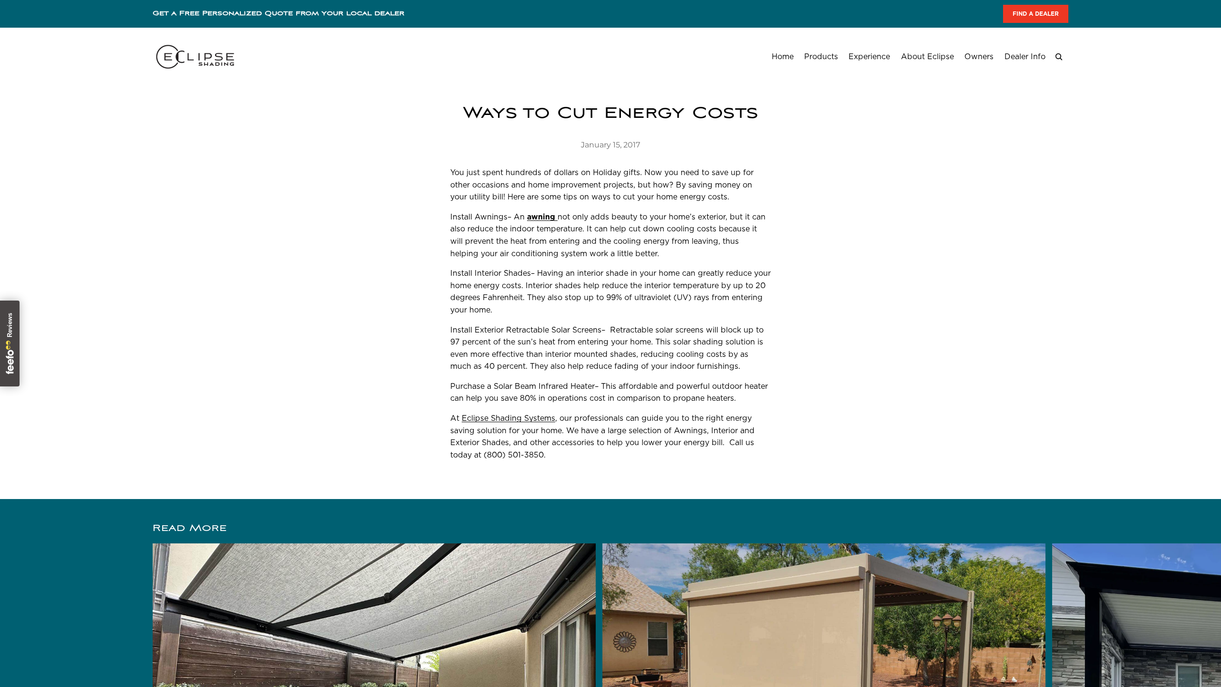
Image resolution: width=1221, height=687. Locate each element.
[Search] (1058, 56)
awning (542, 216)
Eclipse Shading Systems (508, 418)
